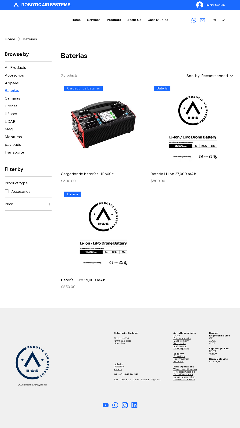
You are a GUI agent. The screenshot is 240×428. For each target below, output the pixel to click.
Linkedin (118, 364)
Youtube (118, 369)
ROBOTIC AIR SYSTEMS (46, 5)
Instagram (119, 366)
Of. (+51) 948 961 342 (126, 374)
